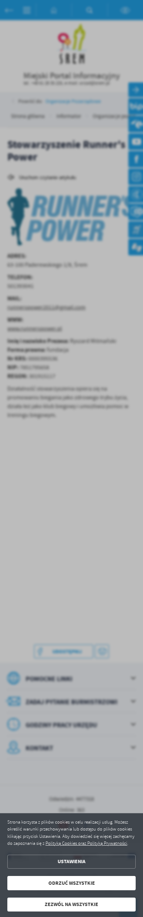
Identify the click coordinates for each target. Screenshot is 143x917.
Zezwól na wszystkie (71, 904)
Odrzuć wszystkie (71, 883)
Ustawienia (71, 861)
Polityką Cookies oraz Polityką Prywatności (86, 843)
